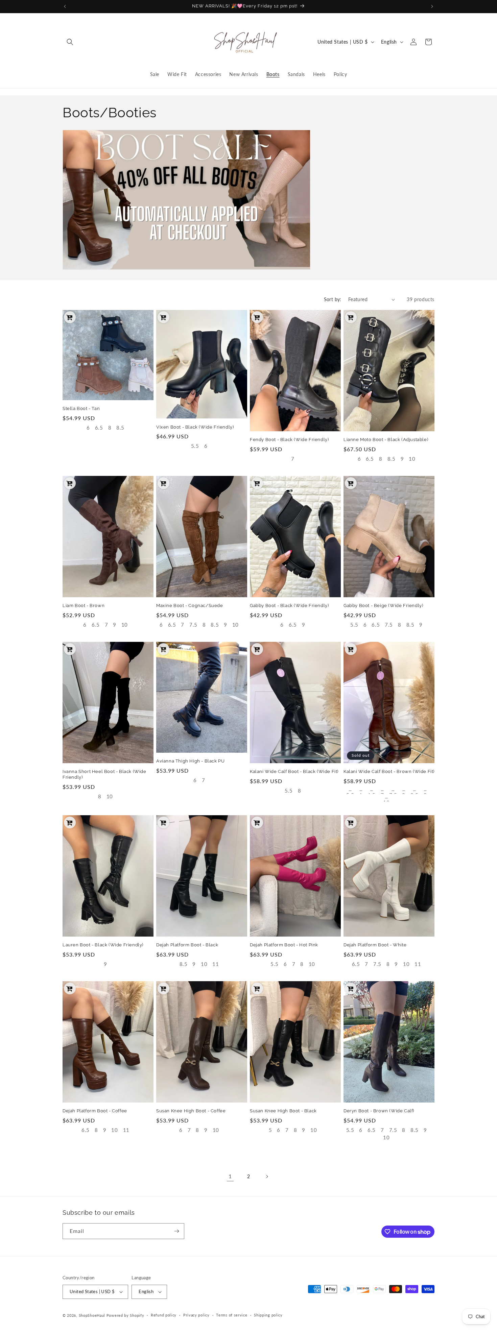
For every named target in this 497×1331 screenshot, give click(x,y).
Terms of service (231, 1315)
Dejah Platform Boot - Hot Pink (284, 944)
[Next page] (266, 1176)
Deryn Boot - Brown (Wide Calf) (379, 1110)
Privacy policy (196, 1315)
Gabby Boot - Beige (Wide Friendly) (383, 605)
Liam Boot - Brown (83, 605)
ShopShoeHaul (92, 1315)
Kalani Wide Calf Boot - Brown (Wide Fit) (389, 771)
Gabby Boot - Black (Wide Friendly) (289, 605)
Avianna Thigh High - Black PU (190, 761)
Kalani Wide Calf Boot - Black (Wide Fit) (294, 771)
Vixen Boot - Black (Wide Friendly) (195, 427)
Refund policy (163, 1315)
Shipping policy (268, 1315)
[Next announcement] (432, 6)
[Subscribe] (176, 1231)
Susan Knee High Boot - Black (283, 1110)
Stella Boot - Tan (81, 408)
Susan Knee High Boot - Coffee (191, 1110)
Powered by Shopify (125, 1315)
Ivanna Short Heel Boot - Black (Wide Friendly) (104, 774)
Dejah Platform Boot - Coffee (95, 1110)
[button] (70, 41)
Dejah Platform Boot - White (375, 944)
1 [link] (230, 1176)
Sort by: (332, 299)
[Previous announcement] (64, 6)
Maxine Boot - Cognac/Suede (189, 605)
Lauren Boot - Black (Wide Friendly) (103, 944)
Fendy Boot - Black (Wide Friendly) (289, 439)
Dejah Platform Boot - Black (187, 944)
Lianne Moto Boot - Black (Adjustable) (386, 439)
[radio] (88, 428)
